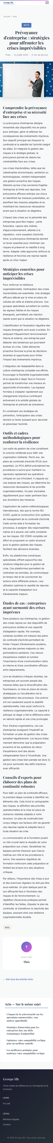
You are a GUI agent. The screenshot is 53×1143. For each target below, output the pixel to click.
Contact (7, 1124)
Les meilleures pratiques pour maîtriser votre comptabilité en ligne (26, 1052)
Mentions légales (11, 1119)
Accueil (7, 16)
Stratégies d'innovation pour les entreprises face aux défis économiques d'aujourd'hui (23, 1030)
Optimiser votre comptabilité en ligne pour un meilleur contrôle (26, 1042)
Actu (15, 16)
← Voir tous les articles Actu (18, 979)
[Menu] (47, 2)
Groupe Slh (11, 1079)
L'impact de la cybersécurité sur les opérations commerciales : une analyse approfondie (25, 1017)
